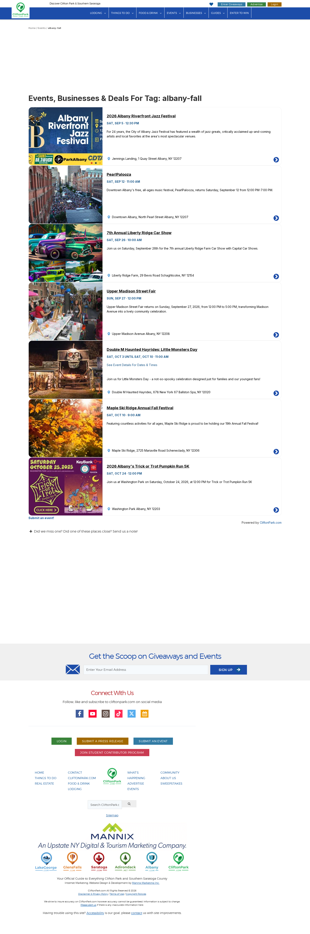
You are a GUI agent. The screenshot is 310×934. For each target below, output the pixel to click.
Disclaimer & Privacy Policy (93, 893)
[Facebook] (80, 714)
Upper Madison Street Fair (131, 291)
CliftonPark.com (271, 522)
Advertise (257, 4)
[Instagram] (106, 714)
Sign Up (226, 670)
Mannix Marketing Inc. (145, 883)
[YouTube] (93, 714)
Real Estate (44, 783)
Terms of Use (117, 893)
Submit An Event (153, 741)
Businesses (194, 13)
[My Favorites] (211, 4)
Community (169, 772)
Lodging (96, 13)
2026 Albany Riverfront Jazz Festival (141, 116)
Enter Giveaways (231, 4)
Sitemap (112, 815)
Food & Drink (148, 13)
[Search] (129, 803)
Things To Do (45, 778)
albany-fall (54, 28)
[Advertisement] (155, 61)
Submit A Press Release (102, 741)
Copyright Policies (136, 893)
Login (274, 4)
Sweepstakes (171, 783)
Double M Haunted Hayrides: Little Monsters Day (152, 349)
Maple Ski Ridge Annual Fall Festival (140, 408)
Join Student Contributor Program (112, 752)
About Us (168, 778)
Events (172, 13)
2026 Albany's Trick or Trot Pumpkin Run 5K (148, 466)
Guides (216, 13)
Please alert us (88, 904)
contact (136, 913)
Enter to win (239, 13)
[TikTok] (119, 714)
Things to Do (120, 13)
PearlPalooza (119, 174)
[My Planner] (145, 714)
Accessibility (95, 913)
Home (32, 28)
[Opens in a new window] (46, 861)
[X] (132, 714)
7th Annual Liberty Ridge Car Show (139, 233)
